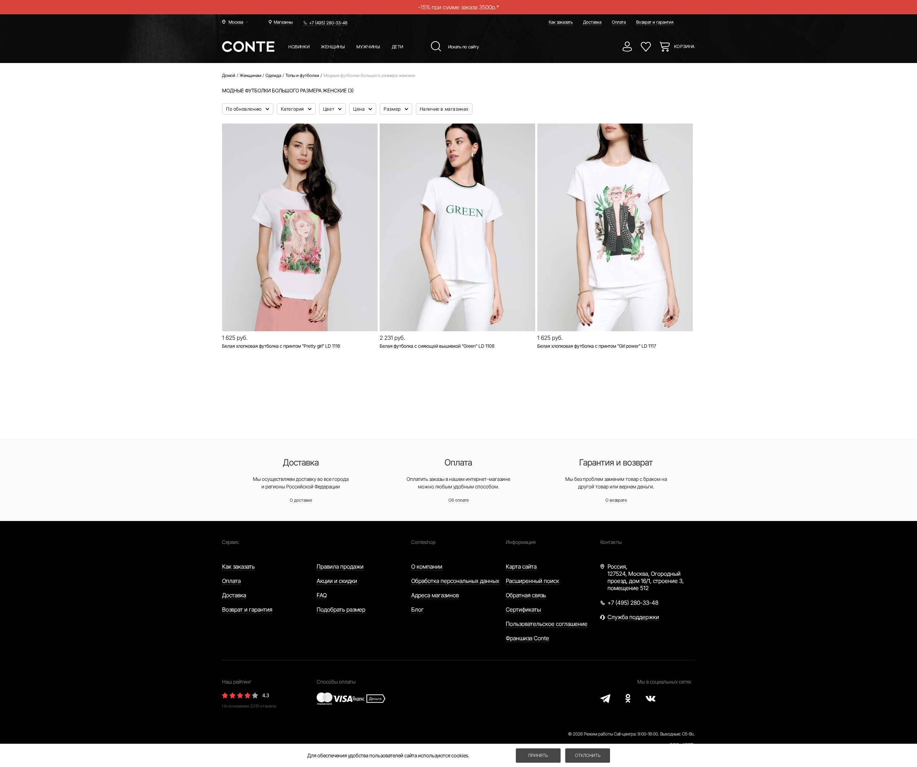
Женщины (333, 46)
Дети (397, 46)
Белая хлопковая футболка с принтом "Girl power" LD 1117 (596, 346)
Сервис (230, 542)
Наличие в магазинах (444, 109)
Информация (521, 542)
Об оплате (458, 500)
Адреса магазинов (435, 595)
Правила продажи (340, 566)
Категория (293, 109)
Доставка (592, 22)
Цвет (329, 109)
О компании (426, 566)
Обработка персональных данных (455, 580)
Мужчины (368, 46)
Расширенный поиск (532, 580)
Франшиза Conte (527, 638)
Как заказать (561, 22)
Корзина (684, 46)
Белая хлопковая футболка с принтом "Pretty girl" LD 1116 (281, 346)
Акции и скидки (337, 580)
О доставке (301, 500)
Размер (393, 109)
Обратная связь (526, 595)
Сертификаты (523, 609)
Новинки (298, 46)
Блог (417, 609)
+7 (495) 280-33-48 (328, 22)
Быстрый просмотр (300, 306)
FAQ (322, 595)
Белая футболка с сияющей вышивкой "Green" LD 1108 (437, 346)
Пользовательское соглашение (546, 623)
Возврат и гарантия (654, 22)
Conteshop (423, 542)
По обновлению (244, 109)
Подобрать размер (341, 609)
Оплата (619, 22)
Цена (359, 109)
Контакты (611, 542)
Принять (538, 755)
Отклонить (587, 755)
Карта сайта (521, 566)
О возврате (616, 500)
